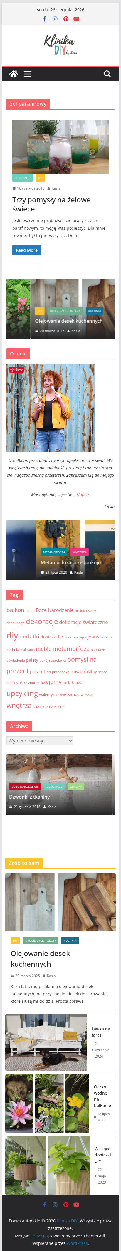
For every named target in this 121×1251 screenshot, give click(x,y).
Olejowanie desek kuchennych (45, 321)
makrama (27, 650)
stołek (20, 683)
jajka (82, 637)
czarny (91, 611)
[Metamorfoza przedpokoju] (60, 524)
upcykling (22, 693)
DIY (40, 178)
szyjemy (51, 682)
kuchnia (70, 311)
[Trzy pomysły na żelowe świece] (60, 147)
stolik (10, 682)
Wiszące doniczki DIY (103, 1155)
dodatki (29, 636)
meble (43, 648)
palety (32, 660)
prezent (37, 671)
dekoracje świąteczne (83, 622)
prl (48, 672)
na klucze (98, 650)
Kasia (56, 188)
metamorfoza (25, 552)
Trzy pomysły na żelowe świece (51, 204)
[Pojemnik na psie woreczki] (65, 758)
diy (12, 635)
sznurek (32, 682)
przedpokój (61, 671)
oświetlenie (15, 660)
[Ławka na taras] (46, 1042)
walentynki (48, 694)
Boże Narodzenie (55, 610)
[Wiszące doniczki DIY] (47, 1165)
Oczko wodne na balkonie (102, 1096)
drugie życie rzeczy (41, 311)
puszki (77, 671)
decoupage (15, 622)
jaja (75, 637)
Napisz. (83, 494)
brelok (80, 611)
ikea (68, 637)
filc (61, 637)
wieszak (87, 695)
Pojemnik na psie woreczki (45, 797)
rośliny (90, 671)
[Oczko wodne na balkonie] (47, 1103)
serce (102, 672)
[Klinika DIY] (13, 74)
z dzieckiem (55, 706)
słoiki (67, 683)
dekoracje (23, 178)
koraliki (106, 637)
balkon (15, 610)
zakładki (39, 707)
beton (30, 611)
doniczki (49, 637)
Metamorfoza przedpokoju (41, 562)
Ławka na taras (101, 1032)
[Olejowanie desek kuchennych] (60, 282)
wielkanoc (69, 694)
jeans (93, 636)
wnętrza (50, 552)
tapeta (77, 682)
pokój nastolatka (52, 660)
